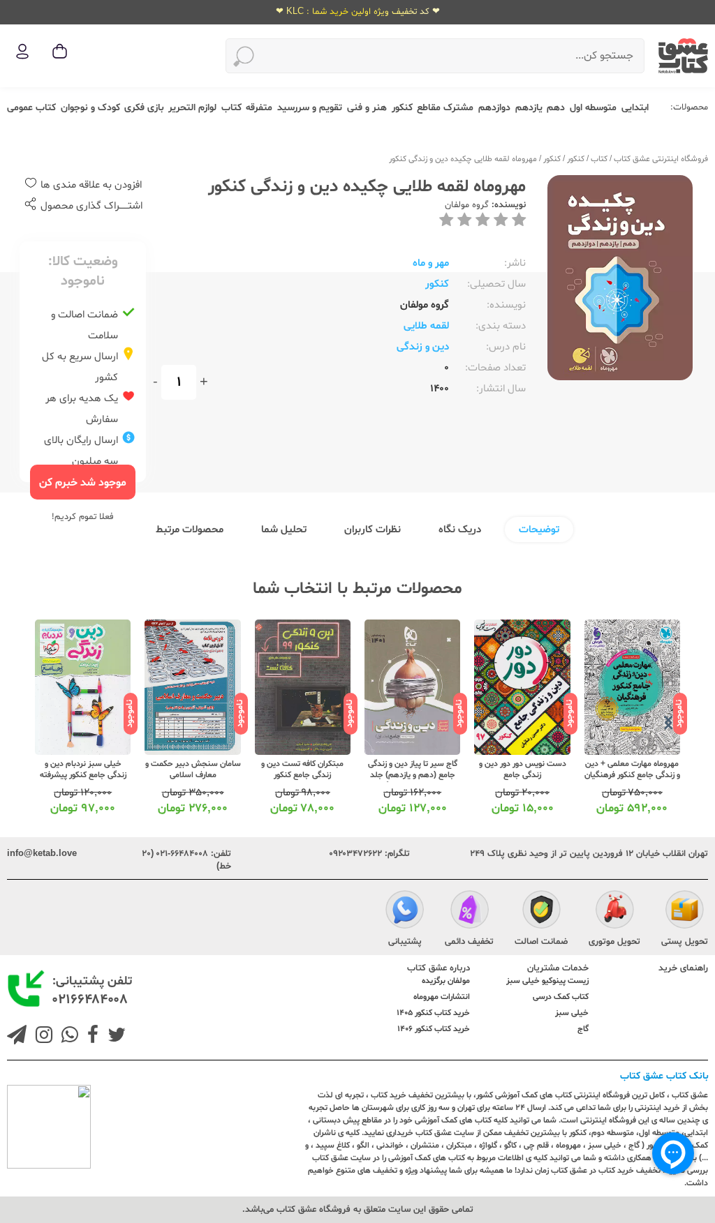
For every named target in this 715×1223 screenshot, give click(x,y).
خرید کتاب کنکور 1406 (433, 1029)
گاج (583, 1029)
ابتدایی (635, 107)
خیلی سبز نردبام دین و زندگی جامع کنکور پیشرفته (83, 769)
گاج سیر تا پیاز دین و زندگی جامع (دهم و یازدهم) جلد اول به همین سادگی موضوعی (412, 780)
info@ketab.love (42, 854)
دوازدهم (494, 107)
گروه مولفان (467, 205)
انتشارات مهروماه (441, 997)
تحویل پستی (684, 942)
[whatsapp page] (67, 1036)
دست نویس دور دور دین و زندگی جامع (522, 769)
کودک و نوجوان (90, 107)
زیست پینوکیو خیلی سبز (547, 980)
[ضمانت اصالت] (541, 912)
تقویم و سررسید (309, 107)
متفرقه (259, 107)
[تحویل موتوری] (615, 912)
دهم (556, 107)
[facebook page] (90, 1036)
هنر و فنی (367, 107)
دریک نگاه (459, 530)
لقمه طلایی (426, 326)
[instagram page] (41, 1036)
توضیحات (539, 530)
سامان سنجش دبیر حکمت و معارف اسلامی (193, 769)
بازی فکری (143, 107)
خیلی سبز (572, 1013)
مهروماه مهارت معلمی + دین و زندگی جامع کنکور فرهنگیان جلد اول (632, 775)
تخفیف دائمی (469, 942)
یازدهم (529, 107)
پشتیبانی (405, 942)
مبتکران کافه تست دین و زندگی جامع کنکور (302, 769)
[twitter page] (114, 1036)
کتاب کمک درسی (561, 997)
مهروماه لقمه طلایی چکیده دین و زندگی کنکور (463, 159)
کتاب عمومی (31, 107)
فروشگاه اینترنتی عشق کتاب (661, 159)
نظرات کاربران (372, 530)
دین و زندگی (423, 347)
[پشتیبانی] (404, 912)
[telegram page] (17, 1036)
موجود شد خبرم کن (82, 482)
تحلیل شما (284, 530)
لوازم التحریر (192, 107)
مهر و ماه (431, 263)
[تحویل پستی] (684, 912)
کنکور (402, 107)
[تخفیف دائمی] (469, 912)
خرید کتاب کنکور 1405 (433, 1013)
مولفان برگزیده (446, 980)
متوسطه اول (593, 107)
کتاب (231, 107)
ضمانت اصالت (541, 942)
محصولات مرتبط (189, 530)
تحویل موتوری (614, 942)
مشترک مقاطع (445, 107)
